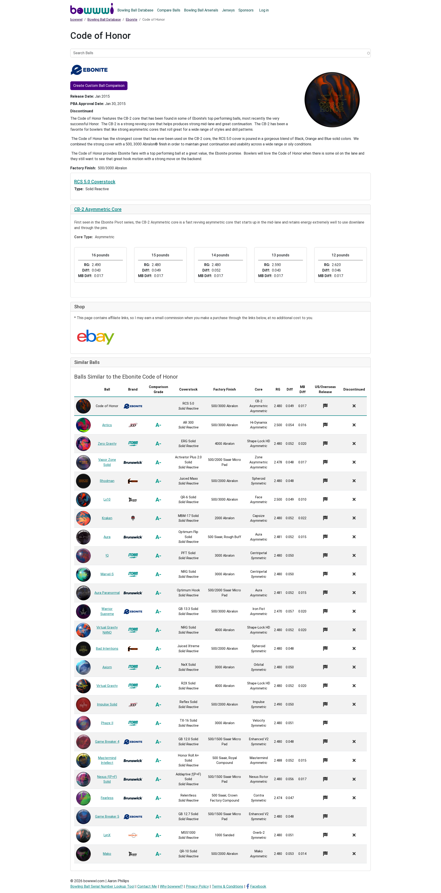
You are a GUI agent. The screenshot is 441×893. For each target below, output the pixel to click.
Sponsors (246, 10)
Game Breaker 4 (107, 742)
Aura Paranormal (107, 593)
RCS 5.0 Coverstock (94, 181)
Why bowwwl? (171, 886)
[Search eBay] (95, 337)
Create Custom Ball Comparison (98, 85)
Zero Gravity (107, 444)
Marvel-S (107, 574)
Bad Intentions (107, 649)
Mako (107, 854)
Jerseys (228, 10)
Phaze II (107, 723)
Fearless (107, 798)
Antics (107, 425)
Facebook (258, 886)
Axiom (107, 667)
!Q (107, 556)
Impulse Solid (107, 704)
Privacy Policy (197, 886)
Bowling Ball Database (135, 10)
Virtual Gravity (107, 686)
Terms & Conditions (227, 886)
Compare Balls (168, 10)
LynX (107, 835)
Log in (264, 10)
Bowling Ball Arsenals (201, 10)
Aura (107, 537)
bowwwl (76, 19)
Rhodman (107, 481)
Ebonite (131, 19)
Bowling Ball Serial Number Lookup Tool (102, 886)
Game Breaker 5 (107, 817)
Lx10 (107, 500)
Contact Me (147, 886)
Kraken (107, 518)
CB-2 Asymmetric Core (98, 209)
